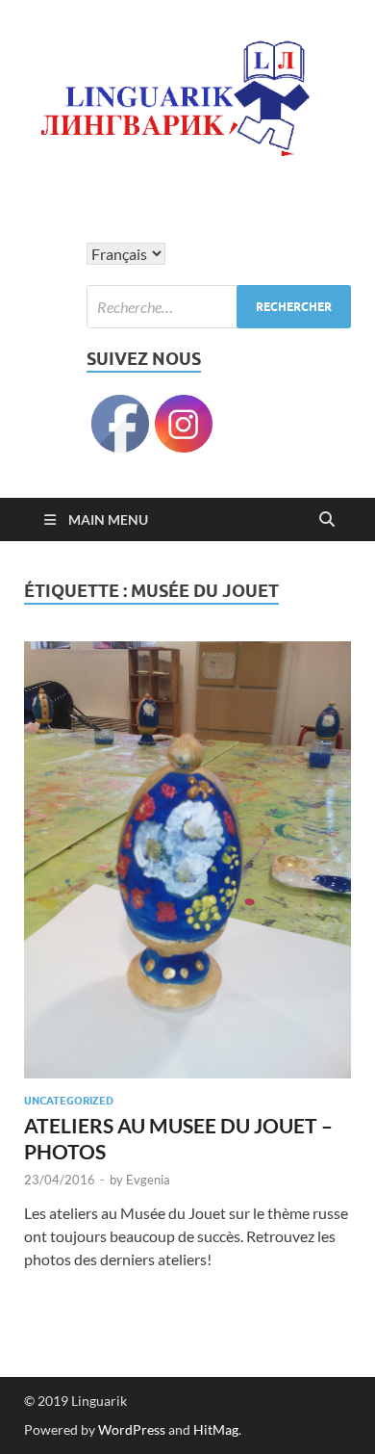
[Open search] (326, 520)
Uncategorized (68, 1100)
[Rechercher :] (219, 306)
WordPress (131, 1429)
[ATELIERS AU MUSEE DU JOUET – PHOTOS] (187, 859)
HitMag (215, 1429)
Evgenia (148, 1179)
